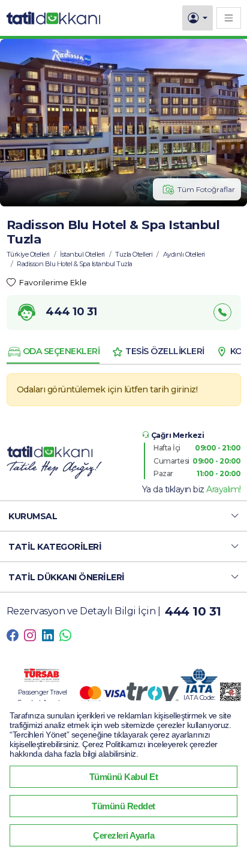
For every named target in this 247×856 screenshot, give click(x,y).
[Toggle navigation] (228, 17)
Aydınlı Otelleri (184, 254)
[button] (123, 516)
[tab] (53, 351)
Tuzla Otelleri (133, 254)
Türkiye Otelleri (28, 254)
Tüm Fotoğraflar (206, 189)
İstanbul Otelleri (82, 254)
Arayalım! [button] (223, 489)
